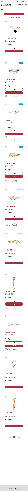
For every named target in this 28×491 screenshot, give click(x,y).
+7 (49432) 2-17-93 (22, 4)
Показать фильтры (13, 13)
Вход (19, 1)
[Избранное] (6, 22)
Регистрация (24, 1)
